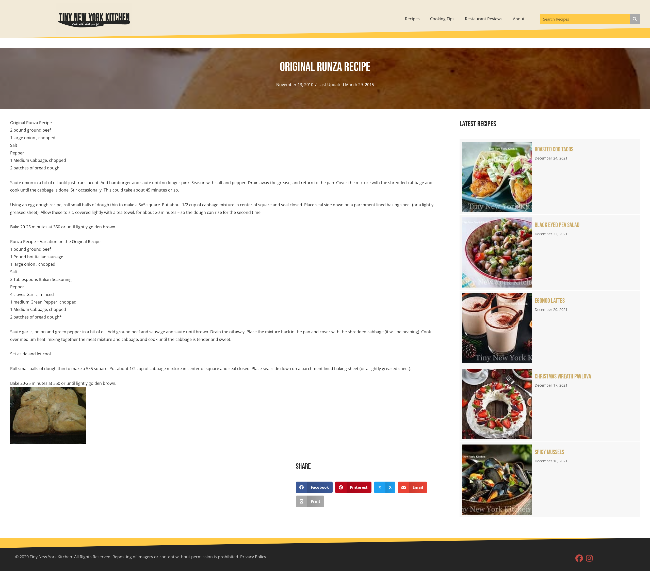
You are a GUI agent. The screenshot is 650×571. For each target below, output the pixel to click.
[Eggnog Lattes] (550, 328)
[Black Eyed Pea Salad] (550, 252)
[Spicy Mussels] (550, 479)
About (519, 19)
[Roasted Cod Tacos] (550, 176)
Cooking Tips (442, 19)
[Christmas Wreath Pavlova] (550, 403)
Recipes (412, 19)
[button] (579, 558)
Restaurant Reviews (483, 19)
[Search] (635, 19)
